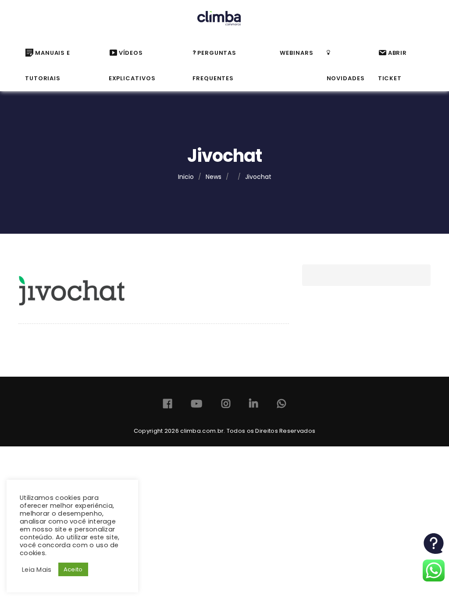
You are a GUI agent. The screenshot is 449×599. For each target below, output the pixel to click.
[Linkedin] (253, 405)
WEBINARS (296, 53)
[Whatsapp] (281, 405)
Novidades (346, 78)
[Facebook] (167, 405)
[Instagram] (226, 405)
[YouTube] (196, 405)
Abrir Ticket (392, 65)
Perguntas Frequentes (214, 65)
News (213, 176)
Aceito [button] (73, 569)
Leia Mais (37, 570)
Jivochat (258, 176)
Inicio (186, 176)
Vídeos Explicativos (132, 65)
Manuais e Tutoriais (47, 65)
